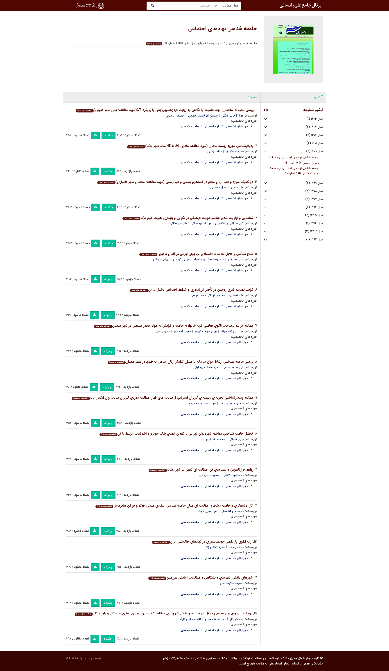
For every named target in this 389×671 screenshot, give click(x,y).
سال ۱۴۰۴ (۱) (314, 119)
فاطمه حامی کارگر (190, 619)
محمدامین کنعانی (233, 475)
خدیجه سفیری (235, 151)
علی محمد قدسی (233, 367)
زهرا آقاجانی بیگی (233, 115)
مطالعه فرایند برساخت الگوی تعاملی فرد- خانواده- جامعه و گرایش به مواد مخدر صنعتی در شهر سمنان (174, 325)
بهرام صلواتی (161, 259)
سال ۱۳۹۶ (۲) (314, 207)
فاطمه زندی (214, 151)
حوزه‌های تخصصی (236, 126)
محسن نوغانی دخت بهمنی (207, 295)
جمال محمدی (218, 187)
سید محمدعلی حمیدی (202, 403)
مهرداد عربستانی (201, 223)
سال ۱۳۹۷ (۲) (314, 199)
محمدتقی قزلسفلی (232, 511)
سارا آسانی (237, 187)
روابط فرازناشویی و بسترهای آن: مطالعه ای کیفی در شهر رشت (201, 469)
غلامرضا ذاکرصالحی (232, 583)
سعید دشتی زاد (215, 547)
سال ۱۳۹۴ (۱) (314, 223)
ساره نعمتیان (236, 295)
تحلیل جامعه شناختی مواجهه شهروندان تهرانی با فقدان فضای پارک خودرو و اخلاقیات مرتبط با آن (177, 433)
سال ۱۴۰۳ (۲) (314, 127)
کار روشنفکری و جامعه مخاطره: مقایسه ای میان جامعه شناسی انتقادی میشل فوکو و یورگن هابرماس (174, 505)
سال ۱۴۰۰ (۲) (314, 151)
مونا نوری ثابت (207, 511)
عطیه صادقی (236, 259)
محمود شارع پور (214, 439)
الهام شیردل (237, 619)
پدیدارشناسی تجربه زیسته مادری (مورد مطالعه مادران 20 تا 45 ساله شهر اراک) (191, 146)
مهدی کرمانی (181, 259)
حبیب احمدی (182, 331)
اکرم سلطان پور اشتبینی (229, 223)
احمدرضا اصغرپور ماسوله (208, 259)
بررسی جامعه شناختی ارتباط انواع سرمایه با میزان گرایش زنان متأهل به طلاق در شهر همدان (181, 361)
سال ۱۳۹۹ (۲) (314, 183)
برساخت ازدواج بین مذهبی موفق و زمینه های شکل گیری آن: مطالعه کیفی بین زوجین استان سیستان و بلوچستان (164, 613)
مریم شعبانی (236, 439)
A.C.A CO (72, 658)
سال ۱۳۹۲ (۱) (314, 239)
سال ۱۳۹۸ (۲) (314, 191)
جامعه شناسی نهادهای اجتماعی (222, 29)
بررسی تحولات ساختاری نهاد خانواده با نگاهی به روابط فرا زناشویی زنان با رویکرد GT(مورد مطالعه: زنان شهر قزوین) (165, 110)
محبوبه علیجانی (209, 475)
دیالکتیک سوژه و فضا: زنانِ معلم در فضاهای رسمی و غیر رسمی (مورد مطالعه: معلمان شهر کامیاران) (176, 182)
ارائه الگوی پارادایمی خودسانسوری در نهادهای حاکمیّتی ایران (203, 541)
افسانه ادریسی (174, 115)
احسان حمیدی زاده (232, 403)
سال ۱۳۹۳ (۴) (314, 231)
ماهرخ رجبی (162, 331)
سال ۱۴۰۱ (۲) (315, 143)
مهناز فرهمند (236, 547)
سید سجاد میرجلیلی (206, 367)
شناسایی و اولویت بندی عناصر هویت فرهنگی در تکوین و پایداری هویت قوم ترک (188, 218)
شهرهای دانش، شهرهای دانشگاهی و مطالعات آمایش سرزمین (201, 577)
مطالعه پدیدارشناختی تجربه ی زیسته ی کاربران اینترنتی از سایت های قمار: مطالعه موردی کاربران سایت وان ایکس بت (163, 397)
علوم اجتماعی (212, 126)
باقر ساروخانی (178, 223)
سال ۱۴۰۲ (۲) (314, 135)
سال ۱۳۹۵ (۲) (314, 215)
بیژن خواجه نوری (206, 331)
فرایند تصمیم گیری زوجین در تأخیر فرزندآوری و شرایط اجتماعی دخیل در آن (192, 289)
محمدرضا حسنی (215, 619)
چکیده (108, 135)
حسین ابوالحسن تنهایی (203, 115)
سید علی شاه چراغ (232, 331)
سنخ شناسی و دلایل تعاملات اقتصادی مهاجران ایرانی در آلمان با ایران (197, 254)
